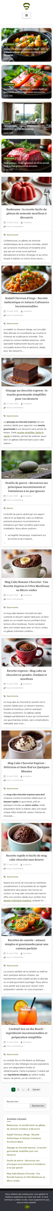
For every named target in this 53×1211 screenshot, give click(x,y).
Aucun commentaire (14, 226)
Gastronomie (9, 44)
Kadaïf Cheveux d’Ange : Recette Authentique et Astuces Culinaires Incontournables (26, 302)
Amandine (27, 222)
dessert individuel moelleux (17, 900)
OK (27, 1207)
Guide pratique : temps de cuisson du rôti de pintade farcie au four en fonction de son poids (26, 164)
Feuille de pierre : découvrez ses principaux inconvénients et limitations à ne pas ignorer (26, 487)
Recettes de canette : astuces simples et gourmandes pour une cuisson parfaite (26, 944)
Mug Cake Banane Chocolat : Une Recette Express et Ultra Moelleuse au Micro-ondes (26, 586)
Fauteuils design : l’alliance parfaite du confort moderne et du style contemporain (23, 127)
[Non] (49, 1200)
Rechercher (13, 1101)
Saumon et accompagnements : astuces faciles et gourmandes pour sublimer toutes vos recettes (25, 90)
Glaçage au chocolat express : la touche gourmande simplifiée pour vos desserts (26, 395)
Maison (7, 121)
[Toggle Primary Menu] (27, 15)
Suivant (36, 1089)
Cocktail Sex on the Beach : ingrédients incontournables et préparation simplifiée (26, 1033)
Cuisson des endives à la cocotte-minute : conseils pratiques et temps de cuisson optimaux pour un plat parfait (26, 52)
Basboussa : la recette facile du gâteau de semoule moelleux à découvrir (26, 213)
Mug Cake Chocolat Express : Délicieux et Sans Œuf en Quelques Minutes (26, 767)
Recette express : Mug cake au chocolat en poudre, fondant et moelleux (26, 675)
